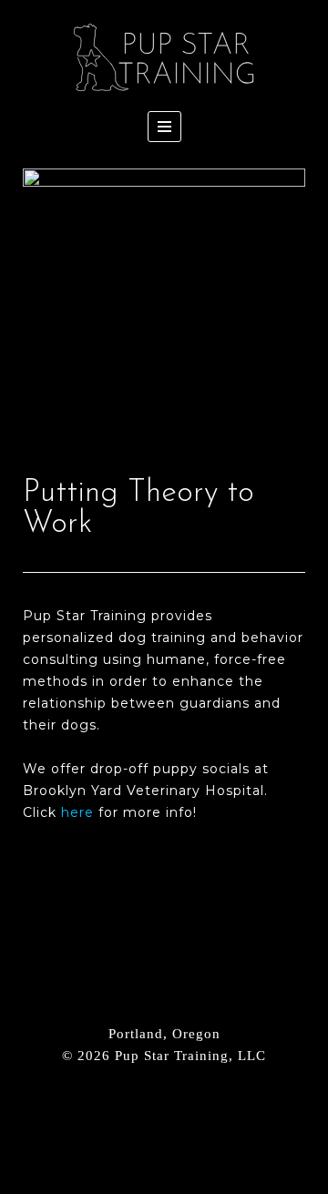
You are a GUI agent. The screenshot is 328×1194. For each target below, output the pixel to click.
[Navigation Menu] (164, 126)
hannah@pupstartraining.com (164, 1088)
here (77, 812)
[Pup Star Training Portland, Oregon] (164, 58)
